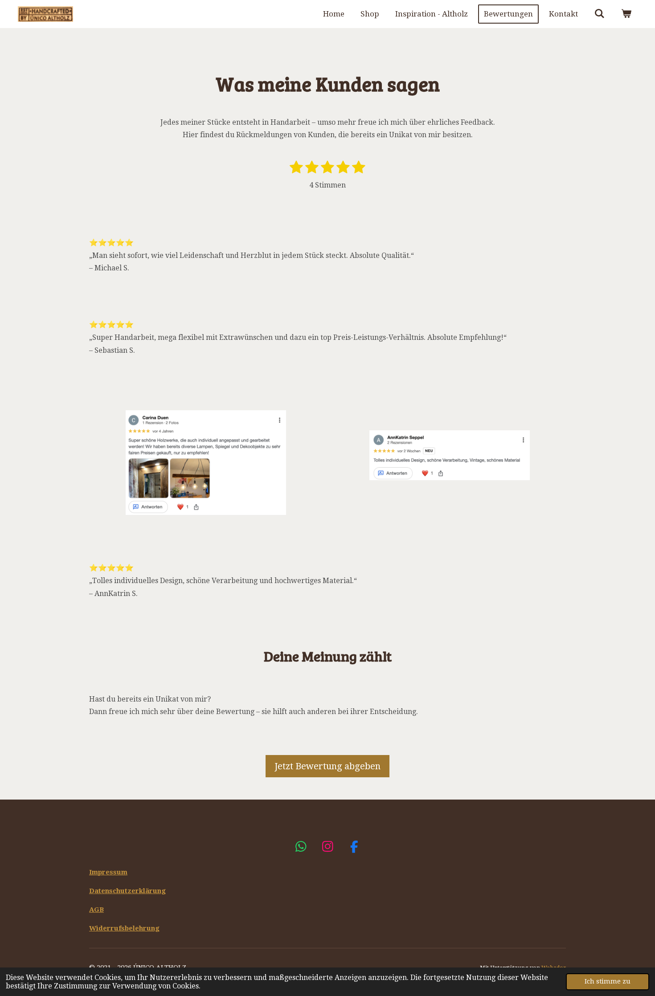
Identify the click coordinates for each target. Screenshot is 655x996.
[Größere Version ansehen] (449, 455)
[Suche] (599, 14)
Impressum (108, 872)
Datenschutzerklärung (127, 891)
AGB (96, 910)
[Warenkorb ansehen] (626, 14)
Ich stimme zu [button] (607, 981)
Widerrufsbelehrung (124, 928)
